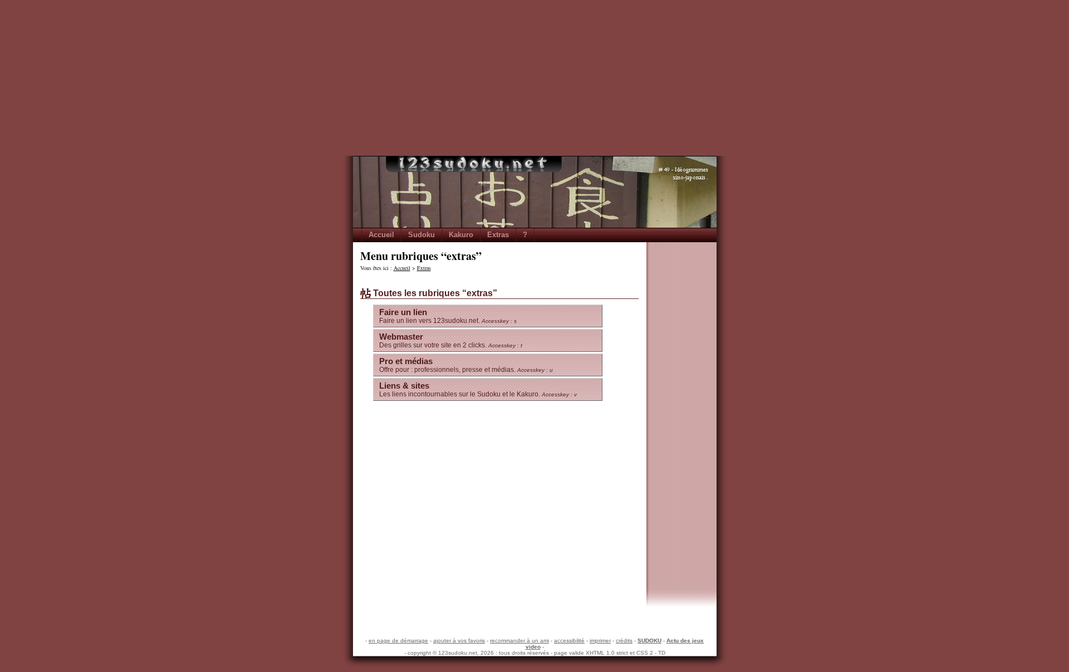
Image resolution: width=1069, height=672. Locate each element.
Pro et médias (466, 365)
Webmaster (450, 340)
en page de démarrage (398, 640)
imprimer (600, 640)
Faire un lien (448, 316)
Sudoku (421, 234)
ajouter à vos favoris (459, 640)
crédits (624, 640)
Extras (498, 234)
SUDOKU (649, 640)
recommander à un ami (519, 640)
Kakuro (461, 234)
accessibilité (569, 640)
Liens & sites (478, 389)
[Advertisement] (534, 78)
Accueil (381, 234)
